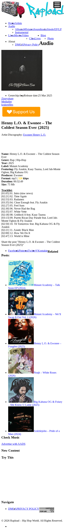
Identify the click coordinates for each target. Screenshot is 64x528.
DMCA (19, 44)
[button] (57, 5)
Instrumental (21, 32)
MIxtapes (29, 29)
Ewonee (28, 134)
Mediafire (6, 101)
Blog (43, 35)
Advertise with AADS (13, 443)
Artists (18, 23)
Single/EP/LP (54, 29)
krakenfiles (7, 104)
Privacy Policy (31, 44)
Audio (11, 26)
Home (11, 23)
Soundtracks (40, 29)
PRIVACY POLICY (28, 508)
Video (25, 35)
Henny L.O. (39, 134)
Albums (19, 29)
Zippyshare (7, 98)
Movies (18, 35)
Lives (38, 38)
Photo (50, 38)
